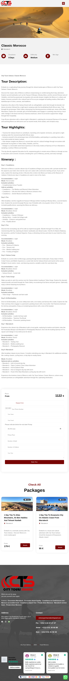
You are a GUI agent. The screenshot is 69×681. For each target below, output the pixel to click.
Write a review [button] (15, 667)
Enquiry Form (20, 403)
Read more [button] (28, 670)
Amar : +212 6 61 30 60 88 (47, 627)
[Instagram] (5, 622)
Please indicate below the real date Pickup (18, 424)
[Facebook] (2, 622)
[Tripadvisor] (9, 622)
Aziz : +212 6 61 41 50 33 (46, 632)
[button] (63, 3)
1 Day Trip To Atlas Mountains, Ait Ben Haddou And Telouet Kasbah (15, 517)
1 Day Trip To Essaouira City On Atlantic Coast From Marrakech (51, 517)
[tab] (19, 403)
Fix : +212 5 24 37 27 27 (46, 623)
